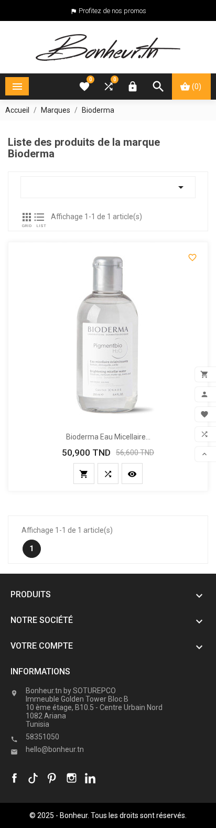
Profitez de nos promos (112, 11)
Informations (40, 671)
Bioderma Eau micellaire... (108, 437)
